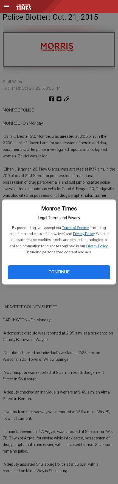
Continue (59, 272)
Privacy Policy (83, 233)
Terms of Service (75, 227)
